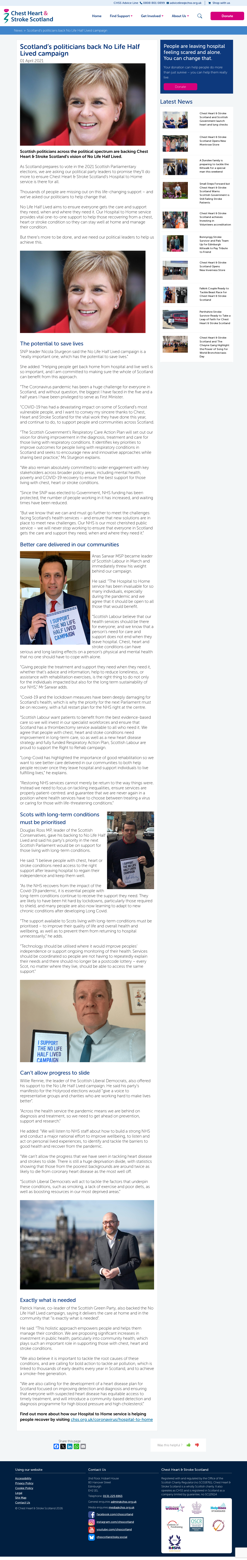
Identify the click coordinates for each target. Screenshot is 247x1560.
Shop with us (221, 3)
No (197, 1445)
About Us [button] (179, 16)
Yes (189, 1445)
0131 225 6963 (112, 1496)
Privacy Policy (24, 1483)
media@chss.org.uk (121, 1507)
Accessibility (23, 1478)
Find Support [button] (120, 16)
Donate (227, 16)
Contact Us (22, 1502)
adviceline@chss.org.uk (185, 3)
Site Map (20, 1497)
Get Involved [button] (151, 16)
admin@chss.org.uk (123, 1501)
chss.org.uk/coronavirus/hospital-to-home (112, 1419)
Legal (18, 1493)
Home (96, 16)
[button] (199, 16)
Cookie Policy (24, 1488)
